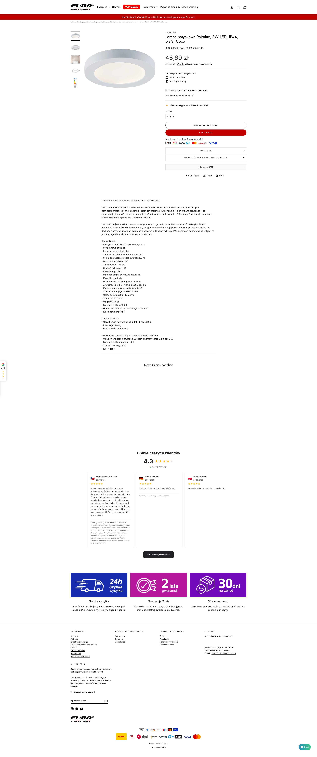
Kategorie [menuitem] (102, 7)
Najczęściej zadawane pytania (205, 157)
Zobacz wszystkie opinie (158, 554)
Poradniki (119, 639)
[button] (305, 747)
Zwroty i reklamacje (79, 642)
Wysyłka (180, 64)
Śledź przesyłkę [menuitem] (190, 7)
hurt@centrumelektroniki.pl (179, 95)
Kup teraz (206, 133)
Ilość (169, 111)
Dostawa (74, 636)
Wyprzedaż (120, 636)
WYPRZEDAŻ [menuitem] (131, 7)
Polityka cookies (167, 645)
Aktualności (76, 653)
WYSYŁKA (206, 151)
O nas (162, 636)
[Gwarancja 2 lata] (158, 585)
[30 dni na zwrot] (218, 585)
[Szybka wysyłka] (99, 585)
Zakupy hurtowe (78, 650)
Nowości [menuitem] (116, 7)
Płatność (74, 639)
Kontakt (74, 647)
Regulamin (164, 639)
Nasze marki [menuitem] (148, 7)
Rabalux (171, 32)
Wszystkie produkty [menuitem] (170, 7)
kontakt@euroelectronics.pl (223, 653)
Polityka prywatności (169, 642)
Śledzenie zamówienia (80, 656)
